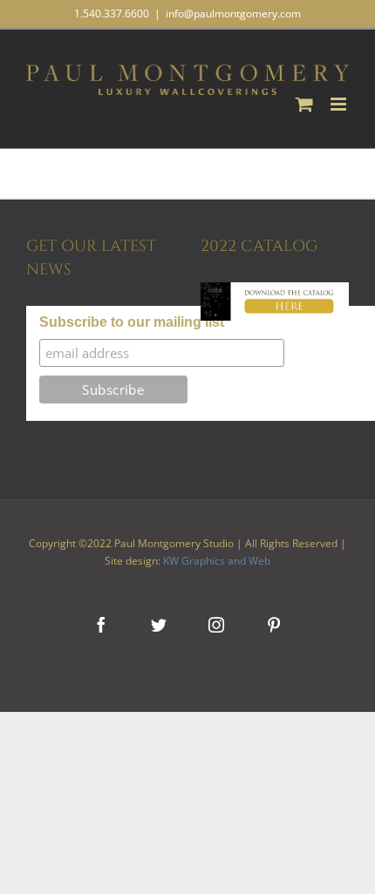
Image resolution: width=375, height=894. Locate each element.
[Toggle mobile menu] (340, 104)
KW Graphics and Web (216, 560)
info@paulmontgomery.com (233, 13)
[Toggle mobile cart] (304, 104)
